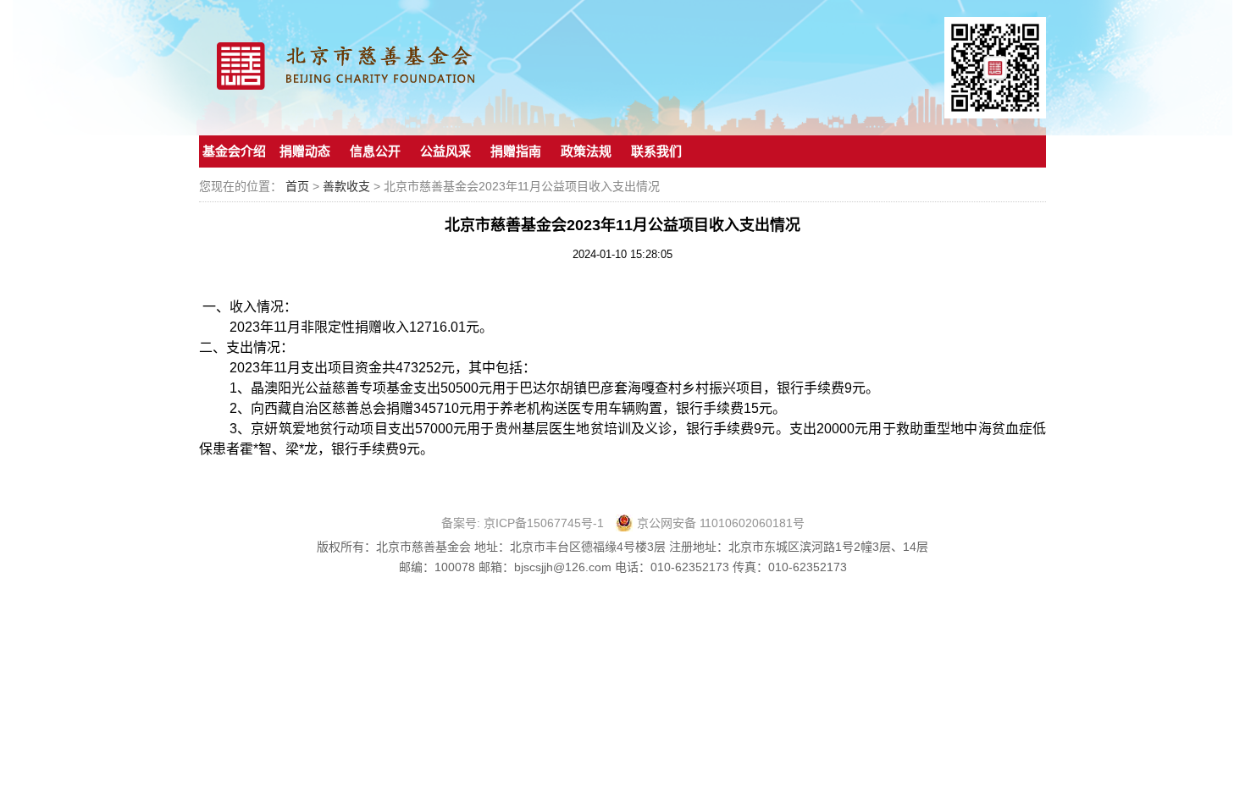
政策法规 (586, 151)
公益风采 (445, 151)
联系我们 (656, 151)
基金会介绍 (234, 151)
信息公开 (375, 151)
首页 (297, 186)
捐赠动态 (304, 151)
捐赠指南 (515, 151)
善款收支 (348, 186)
